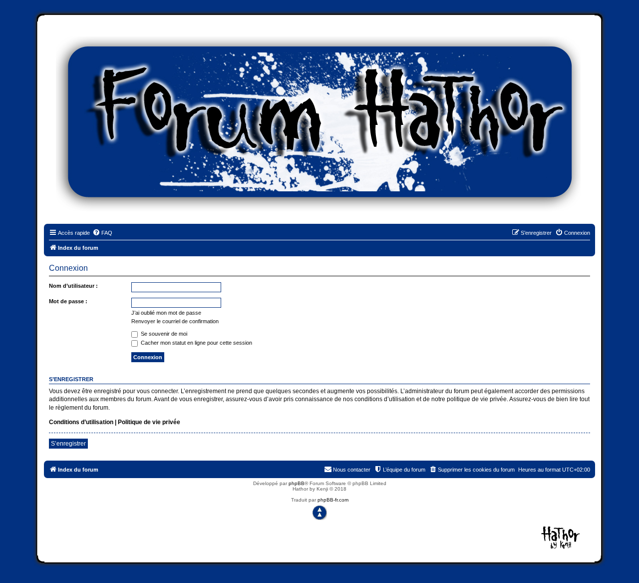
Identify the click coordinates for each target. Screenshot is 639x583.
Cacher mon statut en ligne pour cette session (195, 343)
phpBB (297, 483)
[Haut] (319, 512)
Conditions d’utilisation (81, 422)
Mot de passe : (68, 301)
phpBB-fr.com (333, 500)
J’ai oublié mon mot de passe (166, 313)
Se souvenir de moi (163, 334)
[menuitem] (102, 233)
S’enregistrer (68, 443)
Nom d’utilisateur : (73, 286)
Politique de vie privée (149, 422)
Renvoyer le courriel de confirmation (175, 321)
